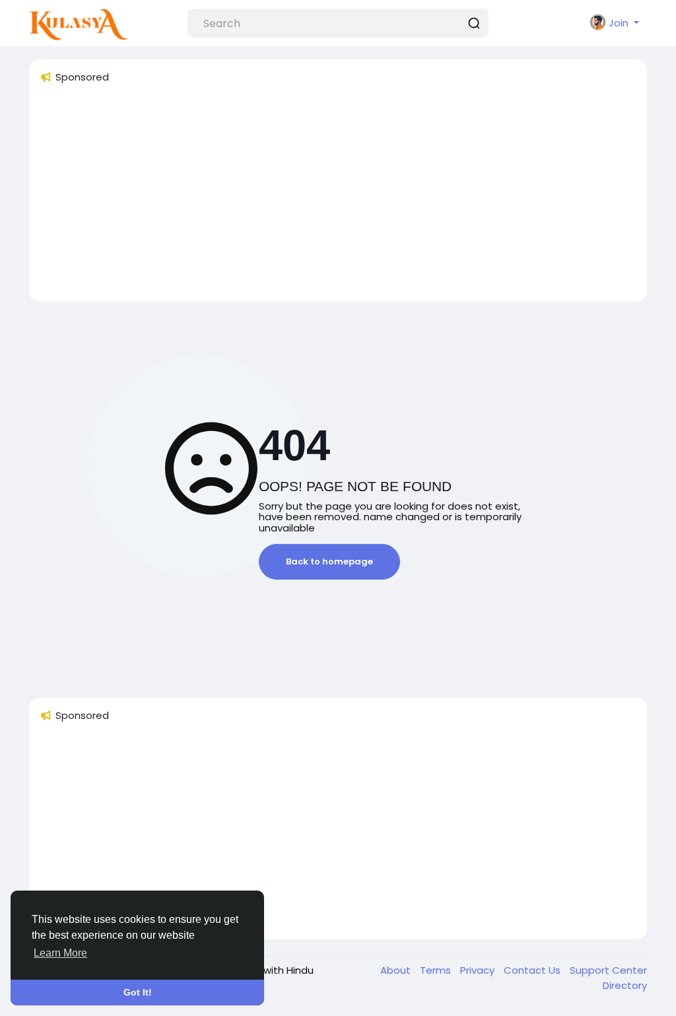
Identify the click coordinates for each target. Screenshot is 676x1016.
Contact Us (533, 970)
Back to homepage (329, 561)
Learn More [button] (60, 953)
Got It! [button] (137, 992)
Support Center (608, 970)
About (396, 970)
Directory (625, 985)
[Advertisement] (338, 198)
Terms (437, 970)
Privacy (478, 970)
